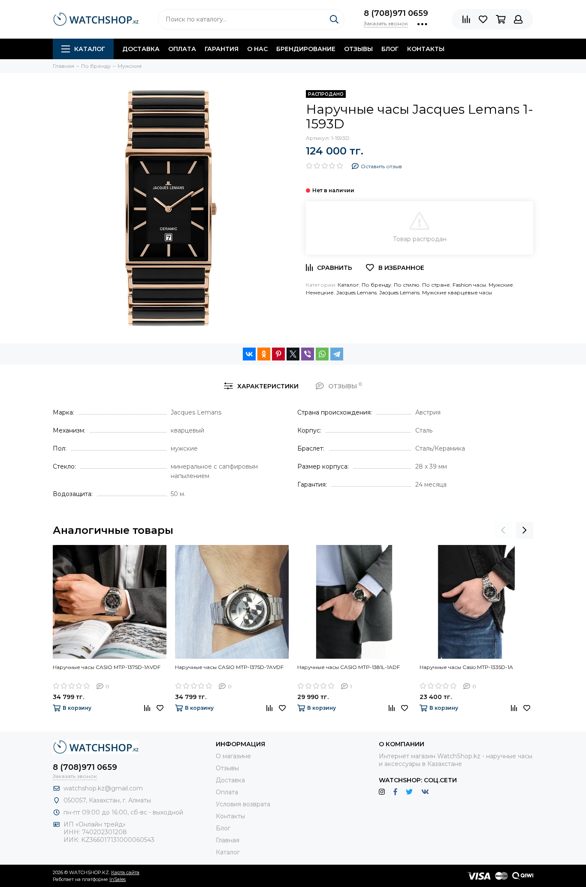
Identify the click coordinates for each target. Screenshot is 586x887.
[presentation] (503, 530)
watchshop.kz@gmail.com (103, 788)
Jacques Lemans (356, 292)
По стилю (407, 285)
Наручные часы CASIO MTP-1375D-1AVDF (106, 667)
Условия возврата (243, 804)
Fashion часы (469, 285)
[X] (293, 354)
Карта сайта (125, 872)
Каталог (89, 49)
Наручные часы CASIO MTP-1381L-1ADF (348, 667)
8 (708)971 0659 (396, 13)
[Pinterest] (278, 354)
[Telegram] (336, 354)
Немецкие (320, 292)
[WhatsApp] (322, 354)
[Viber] (307, 354)
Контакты (425, 49)
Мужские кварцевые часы (457, 292)
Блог (390, 49)
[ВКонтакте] (249, 354)
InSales (117, 879)
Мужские (501, 285)
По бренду (376, 285)
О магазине (233, 756)
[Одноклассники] (263, 354)
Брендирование (305, 49)
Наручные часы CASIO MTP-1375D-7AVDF (229, 667)
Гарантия (222, 49)
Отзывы (358, 49)
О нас (257, 49)
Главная (227, 840)
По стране (436, 285)
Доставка (141, 49)
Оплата (182, 49)
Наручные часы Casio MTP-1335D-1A (466, 667)
